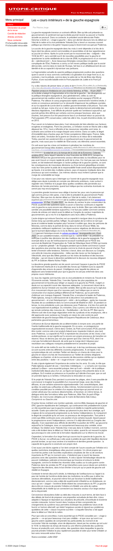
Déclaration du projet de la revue (17, 29)
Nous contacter (14, 40)
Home (10, 24)
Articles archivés (15, 36)
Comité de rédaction (17, 33)
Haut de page (101, 545)
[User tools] (103, 27)
